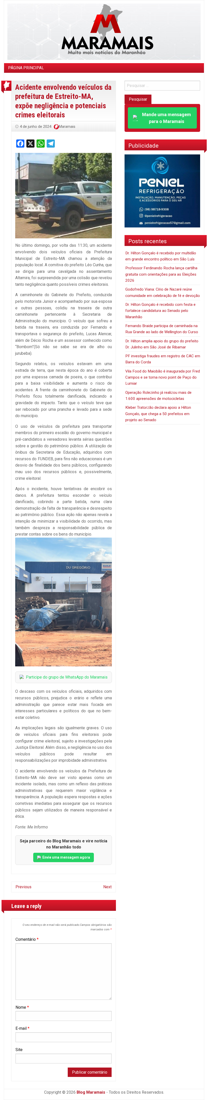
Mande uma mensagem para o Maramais (166, 118)
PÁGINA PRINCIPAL (26, 67)
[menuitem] (26, 68)
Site (19, 1049)
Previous (23, 886)
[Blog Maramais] (104, 31)
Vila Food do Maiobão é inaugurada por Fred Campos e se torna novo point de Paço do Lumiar (162, 377)
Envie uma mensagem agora (66, 857)
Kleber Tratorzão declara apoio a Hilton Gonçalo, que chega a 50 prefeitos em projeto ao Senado (158, 413)
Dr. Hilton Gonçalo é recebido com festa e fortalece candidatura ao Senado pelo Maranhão (160, 310)
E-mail (22, 1028)
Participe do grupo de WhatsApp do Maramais (67, 677)
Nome (22, 1007)
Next (107, 886)
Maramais (67, 126)
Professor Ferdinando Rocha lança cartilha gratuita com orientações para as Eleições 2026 (161, 274)
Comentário (27, 939)
